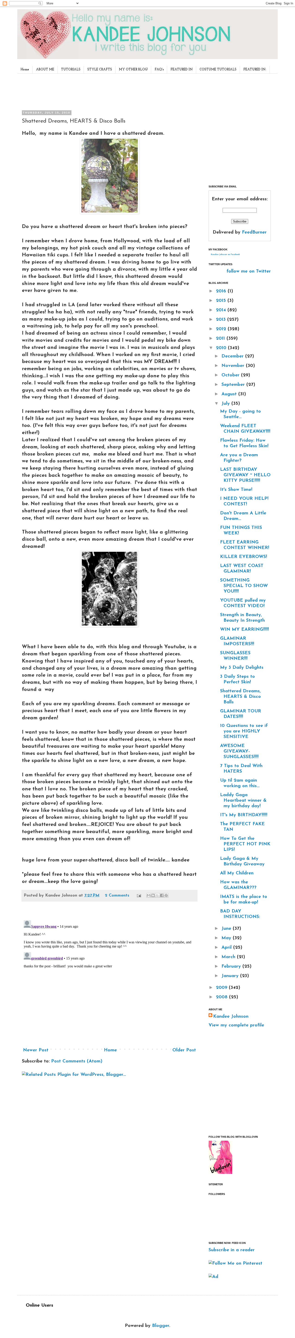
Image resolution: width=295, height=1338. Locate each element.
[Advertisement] (108, 91)
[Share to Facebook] (161, 895)
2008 (222, 997)
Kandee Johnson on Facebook (225, 254)
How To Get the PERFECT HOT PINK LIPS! (245, 844)
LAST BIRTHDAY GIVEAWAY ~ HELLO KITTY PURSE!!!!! (245, 475)
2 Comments (117, 896)
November (233, 365)
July (226, 403)
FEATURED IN (182, 69)
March (229, 957)
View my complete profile (236, 1025)
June (227, 928)
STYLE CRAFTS (99, 69)
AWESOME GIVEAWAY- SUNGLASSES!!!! (239, 751)
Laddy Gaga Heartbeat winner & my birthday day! (243, 800)
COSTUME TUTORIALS (218, 69)
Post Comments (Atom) (76, 1061)
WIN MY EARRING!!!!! (244, 629)
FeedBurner (254, 232)
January (230, 976)
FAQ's (159, 69)
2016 (222, 291)
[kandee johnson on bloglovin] (220, 1172)
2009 (222, 987)
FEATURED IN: (254, 69)
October (231, 375)
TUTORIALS (70, 69)
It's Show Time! (236, 489)
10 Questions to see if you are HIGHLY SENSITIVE (244, 731)
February (231, 966)
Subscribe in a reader (232, 1250)
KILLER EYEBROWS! (243, 557)
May (227, 938)
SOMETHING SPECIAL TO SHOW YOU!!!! (244, 586)
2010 (222, 348)
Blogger (160, 1325)
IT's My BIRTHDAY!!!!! (243, 815)
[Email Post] (138, 896)
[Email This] (148, 895)
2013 (221, 319)
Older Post (184, 1050)
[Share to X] (157, 895)
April (227, 947)
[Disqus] (109, 976)
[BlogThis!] (153, 895)
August (229, 394)
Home (25, 69)
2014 (221, 310)
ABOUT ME (45, 69)
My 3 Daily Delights (241, 667)
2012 (222, 329)
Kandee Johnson (230, 1016)
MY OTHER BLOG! (133, 69)
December (233, 356)
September (233, 384)
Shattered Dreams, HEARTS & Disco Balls (240, 697)
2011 (221, 338)
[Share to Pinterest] (166, 895)
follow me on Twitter (249, 271)
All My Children (237, 873)
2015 (221, 300)
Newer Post (35, 1050)
